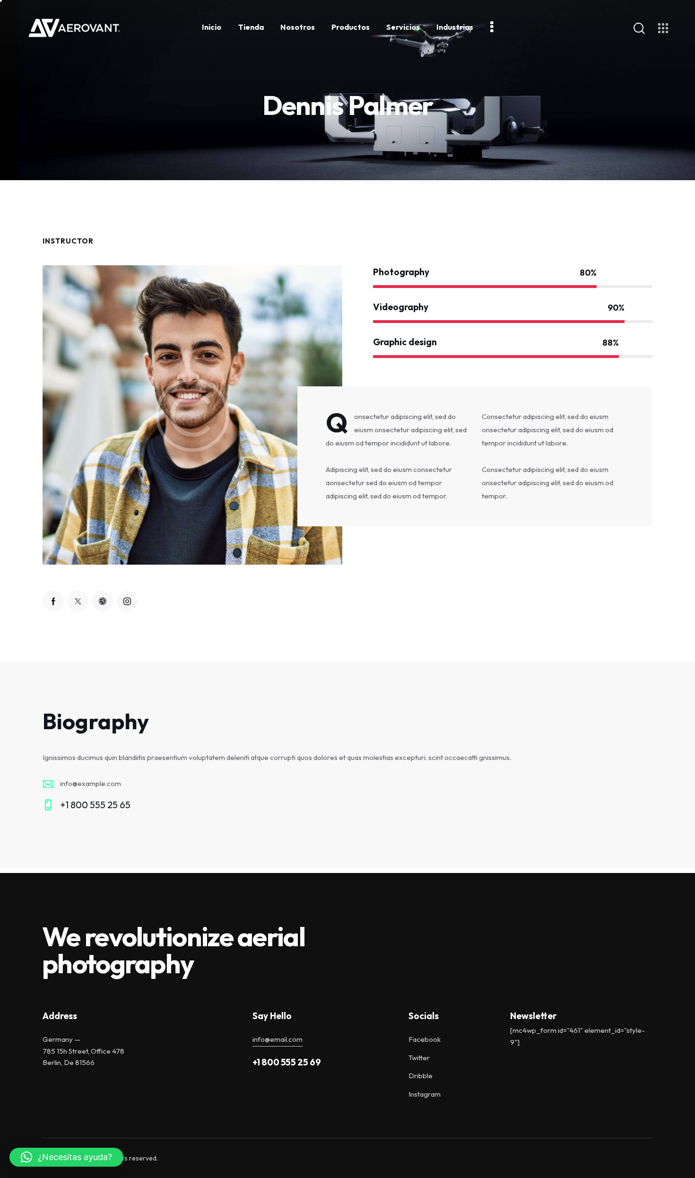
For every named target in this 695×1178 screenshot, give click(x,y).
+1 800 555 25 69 (286, 1062)
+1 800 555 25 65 (95, 805)
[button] (66, 1157)
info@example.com (90, 783)
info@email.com (277, 1039)
